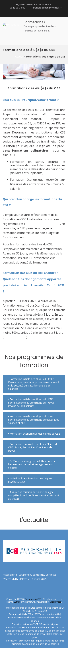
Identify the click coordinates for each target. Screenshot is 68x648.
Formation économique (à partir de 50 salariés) (35, 643)
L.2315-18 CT (52, 173)
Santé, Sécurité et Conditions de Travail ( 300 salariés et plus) (35, 635)
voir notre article (15, 337)
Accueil (19, 56)
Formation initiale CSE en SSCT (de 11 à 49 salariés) (35, 614)
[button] (34, 384)
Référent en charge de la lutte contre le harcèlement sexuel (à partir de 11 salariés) (35, 609)
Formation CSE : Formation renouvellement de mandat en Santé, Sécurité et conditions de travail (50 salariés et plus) (35, 629)
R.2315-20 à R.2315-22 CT (42, 224)
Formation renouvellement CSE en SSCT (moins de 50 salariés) (35, 619)
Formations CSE (37, 22)
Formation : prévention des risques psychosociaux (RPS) (35, 640)
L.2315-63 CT (30, 189)
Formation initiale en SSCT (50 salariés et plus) (35, 624)
